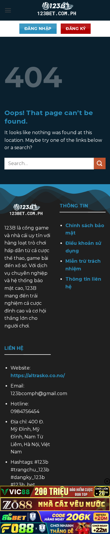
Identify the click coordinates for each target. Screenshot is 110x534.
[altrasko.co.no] (58, 10)
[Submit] (100, 163)
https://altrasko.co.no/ (38, 375)
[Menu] (7, 10)
